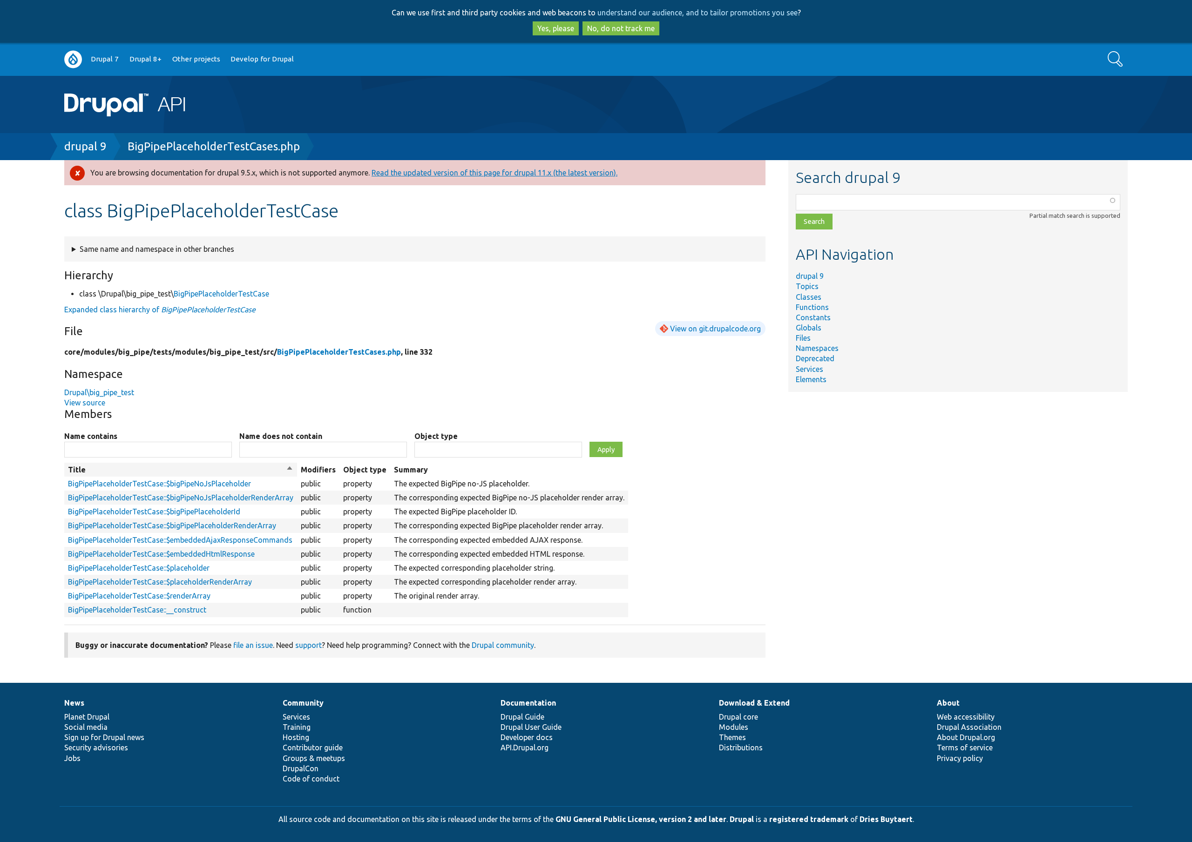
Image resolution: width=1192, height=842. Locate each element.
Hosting (296, 737)
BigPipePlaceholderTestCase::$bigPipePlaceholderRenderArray (172, 525)
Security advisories (96, 747)
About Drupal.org (966, 737)
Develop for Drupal (262, 59)
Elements (811, 379)
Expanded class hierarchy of (160, 309)
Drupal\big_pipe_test (99, 392)
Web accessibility (966, 717)
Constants (813, 317)
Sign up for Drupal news (104, 737)
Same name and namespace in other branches (157, 249)
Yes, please (555, 28)
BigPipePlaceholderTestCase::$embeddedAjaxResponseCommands (180, 540)
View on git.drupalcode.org (715, 328)
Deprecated (815, 358)
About (948, 703)
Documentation (528, 703)
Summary (411, 469)
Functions (812, 307)
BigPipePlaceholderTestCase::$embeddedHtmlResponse (161, 554)
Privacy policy (960, 758)
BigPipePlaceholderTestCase (221, 294)
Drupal (742, 819)
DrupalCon (300, 768)
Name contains (90, 436)
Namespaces (817, 348)
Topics (807, 286)
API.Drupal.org (525, 747)
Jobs (72, 758)
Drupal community (503, 645)
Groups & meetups (314, 758)
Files (803, 338)
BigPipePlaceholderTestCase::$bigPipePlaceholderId (154, 511)
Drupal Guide (522, 717)
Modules (733, 727)
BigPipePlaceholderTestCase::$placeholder (139, 568)
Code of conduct (311, 779)
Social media (86, 727)
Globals (808, 327)
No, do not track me (621, 28)
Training (297, 727)
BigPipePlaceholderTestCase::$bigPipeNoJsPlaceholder (159, 483)
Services (809, 369)
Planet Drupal (86, 717)
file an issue (253, 645)
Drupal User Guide (531, 727)
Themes (732, 737)
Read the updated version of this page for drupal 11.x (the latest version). (494, 172)
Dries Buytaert (886, 819)
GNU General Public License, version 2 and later (640, 819)
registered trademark (808, 819)
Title (180, 470)
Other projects (196, 59)
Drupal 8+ (145, 59)
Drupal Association (969, 727)
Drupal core (738, 717)
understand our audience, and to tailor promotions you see (697, 12)
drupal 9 (85, 146)
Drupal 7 (105, 59)
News (74, 703)
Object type (436, 436)
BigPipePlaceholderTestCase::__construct (137, 610)
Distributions (741, 747)
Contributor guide (313, 747)
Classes (808, 297)
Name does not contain (280, 436)
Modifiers (318, 469)
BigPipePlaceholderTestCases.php (214, 146)
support (308, 645)
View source (84, 402)
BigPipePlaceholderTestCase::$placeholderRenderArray (160, 582)
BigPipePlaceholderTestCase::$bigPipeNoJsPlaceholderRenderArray (180, 497)
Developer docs (527, 737)
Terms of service (965, 747)
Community (303, 703)
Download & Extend (754, 703)
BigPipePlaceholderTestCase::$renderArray (139, 596)
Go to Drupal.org (73, 59)
